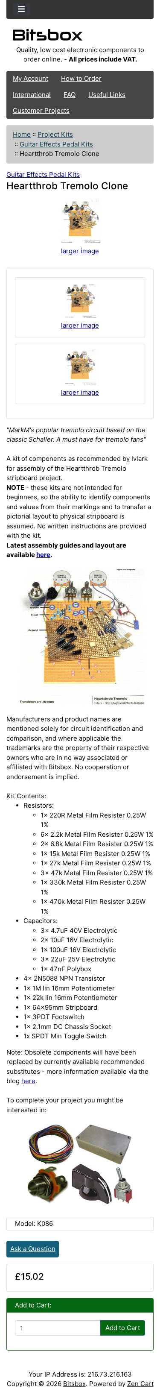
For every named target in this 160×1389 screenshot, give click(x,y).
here (43, 555)
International (32, 95)
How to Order (81, 78)
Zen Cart (140, 1384)
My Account (30, 78)
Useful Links (106, 95)
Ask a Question (32, 1249)
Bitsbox (74, 1384)
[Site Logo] (80, 37)
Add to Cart (122, 1328)
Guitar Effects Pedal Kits (56, 144)
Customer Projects (41, 110)
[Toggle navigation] (21, 9)
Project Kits (55, 134)
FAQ (70, 95)
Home (22, 134)
